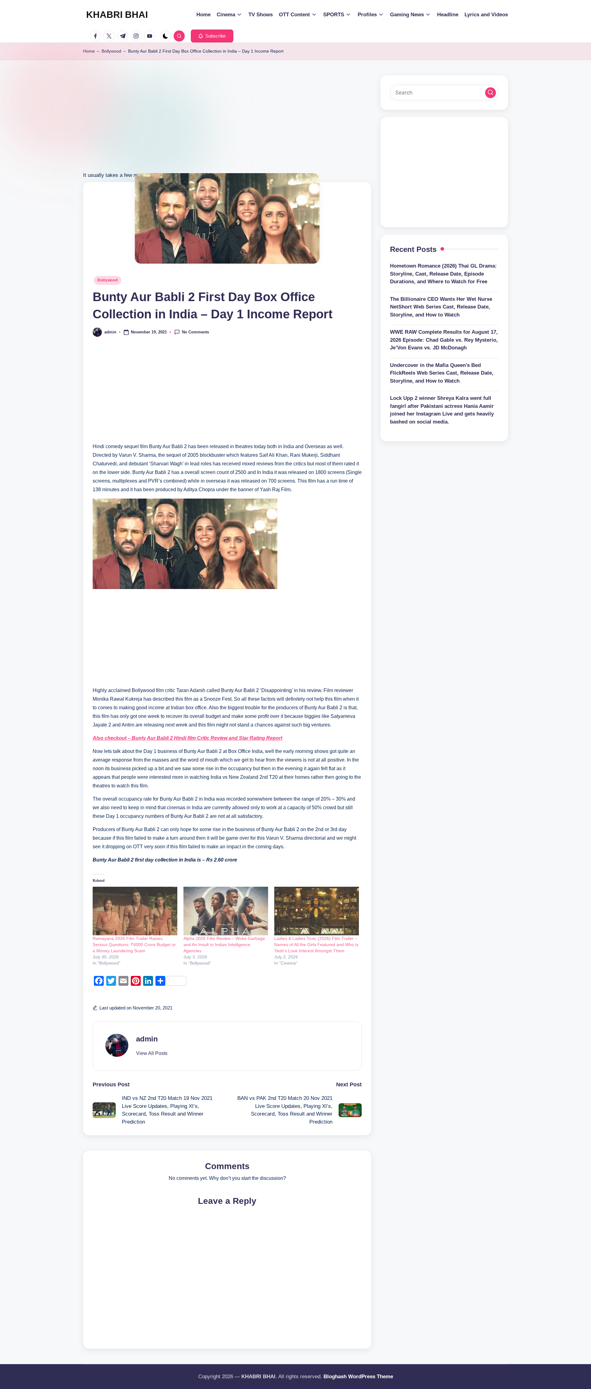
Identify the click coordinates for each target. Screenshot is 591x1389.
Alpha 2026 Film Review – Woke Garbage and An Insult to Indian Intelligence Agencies (224, 944)
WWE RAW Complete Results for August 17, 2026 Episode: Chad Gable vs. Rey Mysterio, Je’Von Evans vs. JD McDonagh (444, 340)
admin (147, 1039)
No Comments (195, 331)
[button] (212, 36)
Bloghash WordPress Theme (358, 1376)
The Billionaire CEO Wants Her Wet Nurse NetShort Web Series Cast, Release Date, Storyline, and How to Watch (441, 307)
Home (89, 51)
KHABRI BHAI (117, 15)
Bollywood (111, 51)
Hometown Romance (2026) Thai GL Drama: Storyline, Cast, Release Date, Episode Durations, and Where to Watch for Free (443, 274)
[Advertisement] (227, 128)
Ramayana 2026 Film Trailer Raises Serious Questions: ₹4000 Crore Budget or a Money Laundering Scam (134, 944)
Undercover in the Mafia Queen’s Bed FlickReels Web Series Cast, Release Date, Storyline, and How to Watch (441, 373)
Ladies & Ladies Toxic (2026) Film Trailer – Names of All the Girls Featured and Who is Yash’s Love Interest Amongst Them (316, 944)
